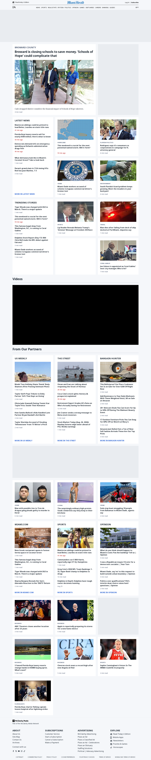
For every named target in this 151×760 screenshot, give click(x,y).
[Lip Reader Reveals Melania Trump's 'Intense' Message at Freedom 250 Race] (75, 212)
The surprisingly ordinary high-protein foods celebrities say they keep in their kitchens (74, 510)
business (18, 623)
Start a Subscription (53, 737)
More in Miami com (24, 592)
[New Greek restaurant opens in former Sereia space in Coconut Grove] (33, 538)
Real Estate (52, 7)
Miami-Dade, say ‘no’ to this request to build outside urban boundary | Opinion (117, 572)
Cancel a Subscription (54, 740)
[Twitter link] (16, 751)
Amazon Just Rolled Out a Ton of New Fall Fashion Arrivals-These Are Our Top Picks (117, 431)
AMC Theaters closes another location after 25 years (32, 627)
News (38, 7)
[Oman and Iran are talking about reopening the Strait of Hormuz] (75, 372)
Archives (16, 742)
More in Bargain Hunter (112, 440)
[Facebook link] (13, 751)
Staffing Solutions (85, 748)
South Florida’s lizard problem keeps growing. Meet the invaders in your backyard (116, 188)
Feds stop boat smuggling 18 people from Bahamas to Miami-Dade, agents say (117, 510)
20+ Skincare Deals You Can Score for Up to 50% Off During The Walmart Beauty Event (118, 410)
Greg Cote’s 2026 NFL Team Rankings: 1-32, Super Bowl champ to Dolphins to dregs (74, 571)
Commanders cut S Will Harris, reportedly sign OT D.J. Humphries (72, 560)
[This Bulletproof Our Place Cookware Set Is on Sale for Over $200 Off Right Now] (118, 372)
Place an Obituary (85, 745)
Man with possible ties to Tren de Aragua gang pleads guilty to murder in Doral (32, 510)
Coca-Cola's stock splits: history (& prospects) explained (72, 395)
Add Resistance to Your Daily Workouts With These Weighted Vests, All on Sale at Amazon (117, 398)
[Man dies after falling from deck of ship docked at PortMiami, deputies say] (118, 212)
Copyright (19, 757)
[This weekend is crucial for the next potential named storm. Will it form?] (75, 129)
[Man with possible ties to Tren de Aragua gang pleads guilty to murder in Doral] (33, 492)
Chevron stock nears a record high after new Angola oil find (75, 666)
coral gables (105, 263)
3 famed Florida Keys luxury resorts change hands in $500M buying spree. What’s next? (31, 667)
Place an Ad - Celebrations (88, 742)
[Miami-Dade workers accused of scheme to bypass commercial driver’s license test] (75, 170)
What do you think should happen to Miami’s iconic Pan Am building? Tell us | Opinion (118, 552)
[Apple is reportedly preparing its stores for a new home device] (75, 610)
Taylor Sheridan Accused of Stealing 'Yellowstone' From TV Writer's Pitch (31, 423)
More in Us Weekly (23, 440)
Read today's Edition (22, 2)
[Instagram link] (21, 751)
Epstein (61, 7)
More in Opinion (108, 592)
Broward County (25, 47)
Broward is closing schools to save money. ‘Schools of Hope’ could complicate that (54, 54)
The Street (63, 358)
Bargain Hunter (110, 358)
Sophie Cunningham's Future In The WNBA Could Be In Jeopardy (116, 666)
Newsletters (118, 741)
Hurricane (61, 142)
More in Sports (65, 592)
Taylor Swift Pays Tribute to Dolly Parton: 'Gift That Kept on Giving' (30, 395)
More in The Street (66, 440)
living (60, 505)
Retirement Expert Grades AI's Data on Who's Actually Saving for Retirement (74, 404)
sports (60, 224)
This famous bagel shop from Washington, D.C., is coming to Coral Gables (30, 228)
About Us (16, 734)
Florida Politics (106, 142)
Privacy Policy (52, 757)
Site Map (16, 737)
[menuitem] (14, 7)
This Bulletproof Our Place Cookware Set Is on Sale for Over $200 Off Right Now (116, 386)
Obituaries (90, 7)
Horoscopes (118, 747)
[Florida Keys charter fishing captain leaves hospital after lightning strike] (33, 691)
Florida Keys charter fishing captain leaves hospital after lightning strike (31, 708)
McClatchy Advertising (87, 734)
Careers (98, 7)
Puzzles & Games (120, 744)
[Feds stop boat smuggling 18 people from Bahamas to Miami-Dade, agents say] (118, 492)
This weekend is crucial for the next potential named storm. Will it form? (73, 146)
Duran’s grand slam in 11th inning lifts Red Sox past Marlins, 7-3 (31, 169)
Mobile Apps (118, 737)
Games (82, 7)
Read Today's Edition (121, 734)
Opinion (75, 7)
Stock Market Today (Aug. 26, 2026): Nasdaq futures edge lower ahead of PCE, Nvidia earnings (73, 424)
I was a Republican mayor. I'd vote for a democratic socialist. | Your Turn (117, 563)
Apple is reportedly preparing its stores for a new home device (74, 627)
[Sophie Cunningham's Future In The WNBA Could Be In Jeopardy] (118, 649)
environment (105, 183)
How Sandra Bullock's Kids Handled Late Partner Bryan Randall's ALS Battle (32, 413)
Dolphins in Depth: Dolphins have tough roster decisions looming (74, 582)
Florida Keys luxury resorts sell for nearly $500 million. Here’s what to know (33, 135)
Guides (112, 7)
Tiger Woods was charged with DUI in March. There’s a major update (31, 208)
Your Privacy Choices (87, 757)
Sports (44, 7)
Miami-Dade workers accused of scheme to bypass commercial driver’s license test (32, 251)
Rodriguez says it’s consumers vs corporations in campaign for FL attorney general (114, 147)
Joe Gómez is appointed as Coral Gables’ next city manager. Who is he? (118, 267)
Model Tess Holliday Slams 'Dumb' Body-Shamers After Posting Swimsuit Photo (32, 385)
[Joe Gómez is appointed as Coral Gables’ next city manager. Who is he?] (118, 250)
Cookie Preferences (68, 757)
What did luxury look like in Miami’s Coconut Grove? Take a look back (30, 159)
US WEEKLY (21, 358)
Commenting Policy (35, 757)
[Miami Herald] (75, 2)
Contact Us (16, 740)
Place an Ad (82, 737)
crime (59, 183)
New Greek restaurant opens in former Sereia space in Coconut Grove (32, 551)
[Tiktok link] (24, 751)
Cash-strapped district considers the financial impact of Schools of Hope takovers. (49, 109)
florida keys (19, 704)
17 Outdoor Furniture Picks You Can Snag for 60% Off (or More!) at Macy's (118, 420)
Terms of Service (105, 757)
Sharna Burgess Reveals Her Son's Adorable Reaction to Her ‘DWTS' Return (32, 582)
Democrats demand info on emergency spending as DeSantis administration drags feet (32, 146)
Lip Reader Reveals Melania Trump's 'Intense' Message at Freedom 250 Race (75, 228)
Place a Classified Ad (86, 740)
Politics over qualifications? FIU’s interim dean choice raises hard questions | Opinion (114, 583)
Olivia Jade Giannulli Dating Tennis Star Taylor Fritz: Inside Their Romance (32, 404)
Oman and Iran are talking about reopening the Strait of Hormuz (72, 385)
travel (102, 224)
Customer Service (52, 734)
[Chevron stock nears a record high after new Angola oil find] (75, 649)
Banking (105, 7)
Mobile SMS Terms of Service (125, 757)
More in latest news (25, 194)
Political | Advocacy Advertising (91, 751)
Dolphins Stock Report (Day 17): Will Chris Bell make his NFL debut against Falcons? (31, 240)
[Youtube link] (19, 751)
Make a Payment (52, 742)
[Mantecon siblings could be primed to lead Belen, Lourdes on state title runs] (75, 538)
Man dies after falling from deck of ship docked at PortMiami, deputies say (118, 228)
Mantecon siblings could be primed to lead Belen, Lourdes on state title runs (32, 126)
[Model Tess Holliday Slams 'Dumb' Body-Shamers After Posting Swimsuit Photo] (33, 372)
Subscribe (135, 2)
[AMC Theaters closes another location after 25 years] (33, 610)
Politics (68, 7)
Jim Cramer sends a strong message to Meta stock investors (74, 413)
